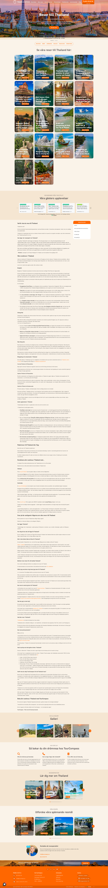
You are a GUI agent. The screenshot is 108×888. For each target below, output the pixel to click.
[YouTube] (57, 869)
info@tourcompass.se (45, 854)
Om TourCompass (38, 872)
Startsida (52, 40)
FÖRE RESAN (76, 231)
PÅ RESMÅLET (77, 237)
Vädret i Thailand (20, 544)
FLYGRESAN (76, 234)
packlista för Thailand (37, 608)
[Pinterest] (60, 869)
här (37, 654)
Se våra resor (54, 27)
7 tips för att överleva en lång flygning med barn (31, 598)
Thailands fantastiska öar (40, 361)
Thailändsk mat (20, 620)
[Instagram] (51, 869)
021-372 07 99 (89, 1)
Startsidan (33, 2)
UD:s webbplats (49, 566)
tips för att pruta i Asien (25, 640)
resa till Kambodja (22, 486)
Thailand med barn (41, 588)
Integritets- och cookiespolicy (79, 886)
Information (59, 872)
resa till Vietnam (23, 471)
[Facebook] (48, 869)
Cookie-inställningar (69, 886)
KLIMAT (75, 225)
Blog (80, 2)
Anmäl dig (85, 863)
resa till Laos (22, 502)
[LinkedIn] (54, 869)
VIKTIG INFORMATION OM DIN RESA (81, 228)
